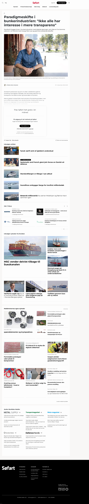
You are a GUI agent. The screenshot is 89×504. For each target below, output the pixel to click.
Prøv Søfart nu (25, 126)
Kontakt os (44, 471)
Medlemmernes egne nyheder (14, 308)
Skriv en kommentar (62, 140)
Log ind (31, 129)
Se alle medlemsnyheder (62, 401)
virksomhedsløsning (29, 133)
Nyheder (15, 6)
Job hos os (44, 474)
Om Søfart (44, 476)
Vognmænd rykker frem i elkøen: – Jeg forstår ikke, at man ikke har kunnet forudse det (36, 428)
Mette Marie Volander (13, 85)
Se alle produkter (23, 476)
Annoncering (22, 474)
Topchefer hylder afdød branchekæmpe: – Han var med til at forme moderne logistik (35, 422)
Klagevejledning (34, 475)
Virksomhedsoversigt (26, 6)
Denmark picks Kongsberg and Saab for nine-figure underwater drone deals (35, 442)
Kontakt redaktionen (47, 469)
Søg (6, 2)
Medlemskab (22, 471)
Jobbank (44, 6)
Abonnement (22, 469)
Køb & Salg (37, 6)
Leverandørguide (53, 6)
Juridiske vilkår (34, 473)
